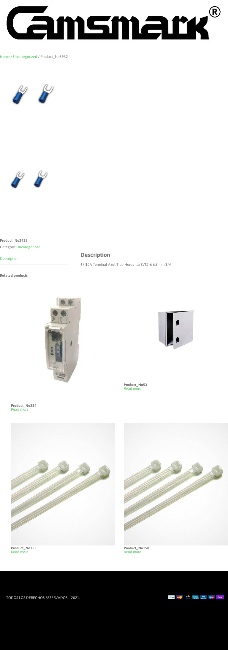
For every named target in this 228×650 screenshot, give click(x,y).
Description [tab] (9, 259)
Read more (19, 410)
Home (5, 57)
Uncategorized (25, 57)
